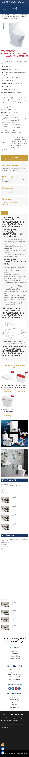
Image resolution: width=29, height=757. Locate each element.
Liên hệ (14, 661)
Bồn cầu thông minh (17, 14)
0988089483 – (10, 202)
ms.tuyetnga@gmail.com (13, 720)
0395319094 (5, 3)
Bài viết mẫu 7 (13, 515)
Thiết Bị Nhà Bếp (14, 700)
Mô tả (4, 213)
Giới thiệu (14, 651)
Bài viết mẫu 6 (13, 524)
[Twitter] (12, 688)
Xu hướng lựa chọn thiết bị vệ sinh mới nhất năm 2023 (19, 484)
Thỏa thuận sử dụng (14, 656)
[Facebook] (9, 688)
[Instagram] (19, 688)
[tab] (4, 213)
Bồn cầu (9, 14)
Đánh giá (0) (14, 213)
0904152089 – (17, 202)
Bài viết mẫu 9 (13, 497)
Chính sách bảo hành (14, 677)
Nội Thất (14, 704)
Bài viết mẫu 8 (13, 506)
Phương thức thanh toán (14, 672)
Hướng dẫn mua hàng (14, 669)
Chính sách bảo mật (14, 658)
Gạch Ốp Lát (14, 702)
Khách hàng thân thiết (14, 679)
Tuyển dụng (14, 653)
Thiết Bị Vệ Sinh (14, 697)
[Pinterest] (16, 688)
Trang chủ (3, 14)
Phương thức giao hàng (14, 674)
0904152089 (13, 3)
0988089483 (21, 3)
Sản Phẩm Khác (14, 707)
